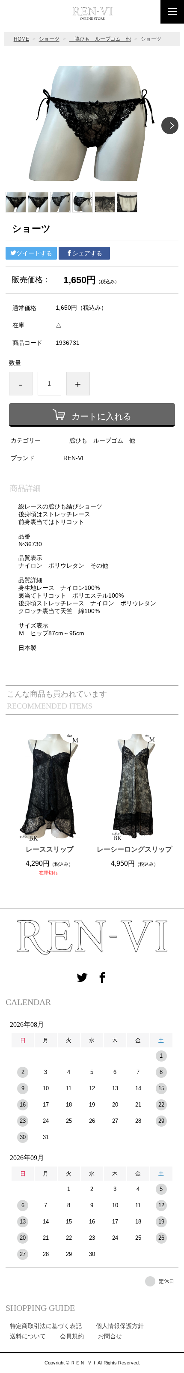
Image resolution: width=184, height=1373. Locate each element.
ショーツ (49, 39)
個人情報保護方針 (120, 1326)
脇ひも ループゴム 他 (100, 39)
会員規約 (72, 1336)
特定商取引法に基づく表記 (46, 1326)
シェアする (87, 253)
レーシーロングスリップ (134, 849)
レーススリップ (50, 849)
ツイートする (34, 253)
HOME (21, 39)
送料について (28, 1336)
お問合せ (110, 1336)
